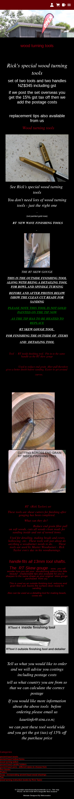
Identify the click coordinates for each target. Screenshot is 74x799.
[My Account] (52, 5)
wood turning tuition (9, 762)
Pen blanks (5, 769)
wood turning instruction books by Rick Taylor (21, 780)
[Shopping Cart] (58, 5)
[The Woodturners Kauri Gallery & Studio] (37, 37)
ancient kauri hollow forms (12, 759)
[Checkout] (64, 5)
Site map (55, 790)
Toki (2, 777)
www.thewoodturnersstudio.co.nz (38, 790)
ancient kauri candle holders (13, 764)
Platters (3, 772)
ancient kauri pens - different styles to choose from (23, 767)
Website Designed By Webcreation (37, 795)
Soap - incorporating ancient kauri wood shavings (23, 775)
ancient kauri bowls (9, 757)
